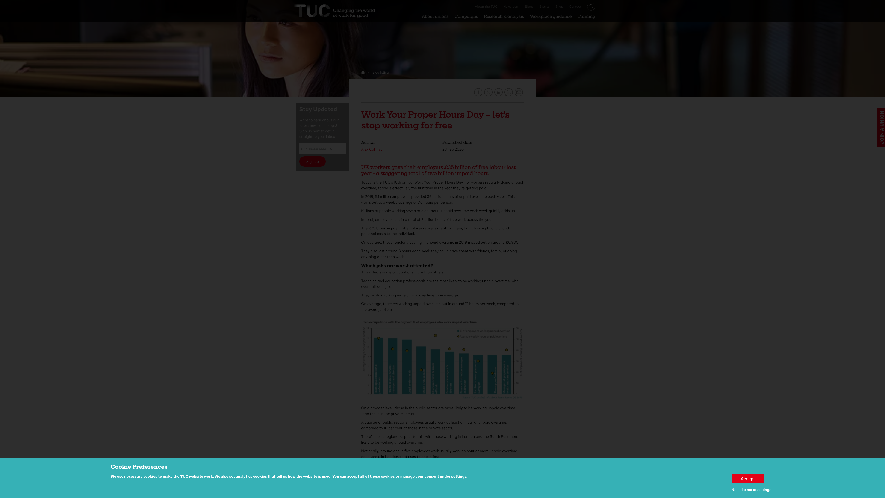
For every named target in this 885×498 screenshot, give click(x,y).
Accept (748, 478)
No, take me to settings (751, 490)
